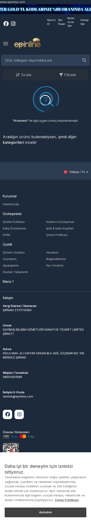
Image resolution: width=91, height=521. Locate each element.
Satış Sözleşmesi (14, 228)
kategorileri (13, 142)
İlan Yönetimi (54, 265)
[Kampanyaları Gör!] (45, 9)
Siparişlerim (11, 265)
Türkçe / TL (77, 172)
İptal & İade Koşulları (60, 228)
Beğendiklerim (56, 259)
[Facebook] (7, 414)
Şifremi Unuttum (14, 252)
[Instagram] (19, 414)
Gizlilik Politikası (14, 222)
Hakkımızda (11, 204)
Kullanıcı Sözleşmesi (60, 222)
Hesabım (52, 252)
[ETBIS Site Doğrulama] (11, 452)
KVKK (6, 235)
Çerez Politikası (57, 235)
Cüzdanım (10, 259)
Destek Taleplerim (15, 272)
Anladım (45, 512)
